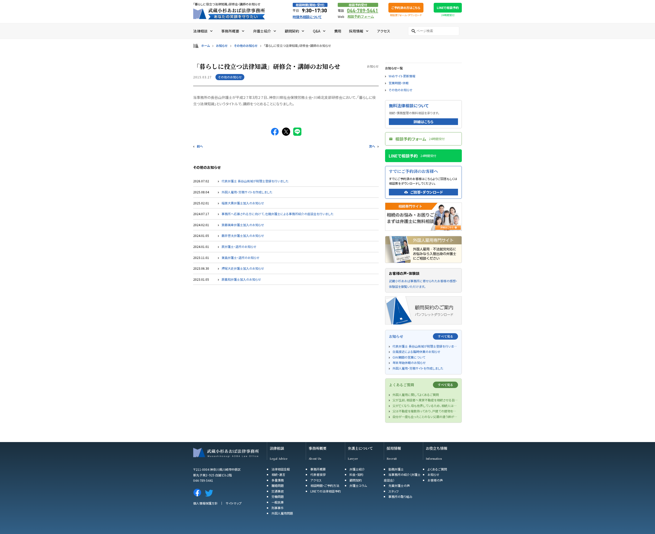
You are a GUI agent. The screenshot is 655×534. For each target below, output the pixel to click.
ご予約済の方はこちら (405, 7)
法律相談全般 (280, 469)
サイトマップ (234, 503)
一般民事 (277, 502)
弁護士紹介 (357, 469)
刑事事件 (277, 508)
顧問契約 (356, 480)
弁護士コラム (358, 485)
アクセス (316, 480)
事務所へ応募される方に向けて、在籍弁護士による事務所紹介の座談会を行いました (277, 214)
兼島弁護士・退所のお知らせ (240, 257)
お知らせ (222, 45)
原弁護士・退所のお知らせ (239, 246)
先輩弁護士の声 (399, 485)
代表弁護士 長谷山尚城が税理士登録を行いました (255, 181)
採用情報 (394, 448)
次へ (372, 146)
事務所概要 (317, 448)
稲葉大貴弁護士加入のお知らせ (243, 203)
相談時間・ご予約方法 (324, 485)
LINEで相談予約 (448, 7)
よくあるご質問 (437, 469)
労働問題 (277, 496)
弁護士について (360, 448)
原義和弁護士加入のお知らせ (241, 279)
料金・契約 (356, 474)
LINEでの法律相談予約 (325, 491)
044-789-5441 (362, 10)
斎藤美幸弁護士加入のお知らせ (243, 225)
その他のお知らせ (246, 45)
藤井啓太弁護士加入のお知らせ (243, 235)
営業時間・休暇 (399, 83)
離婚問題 (277, 485)
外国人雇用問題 (282, 513)
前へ (200, 146)
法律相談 (277, 448)
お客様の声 (435, 480)
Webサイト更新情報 (402, 76)
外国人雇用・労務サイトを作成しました (247, 192)
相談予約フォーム (360, 16)
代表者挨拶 (318, 474)
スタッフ (393, 491)
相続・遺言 (278, 474)
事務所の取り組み (400, 496)
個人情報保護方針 (205, 503)
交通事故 (277, 491)
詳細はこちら (423, 121)
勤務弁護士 (396, 469)
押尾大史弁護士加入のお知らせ (243, 268)
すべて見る (445, 336)
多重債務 (277, 480)
